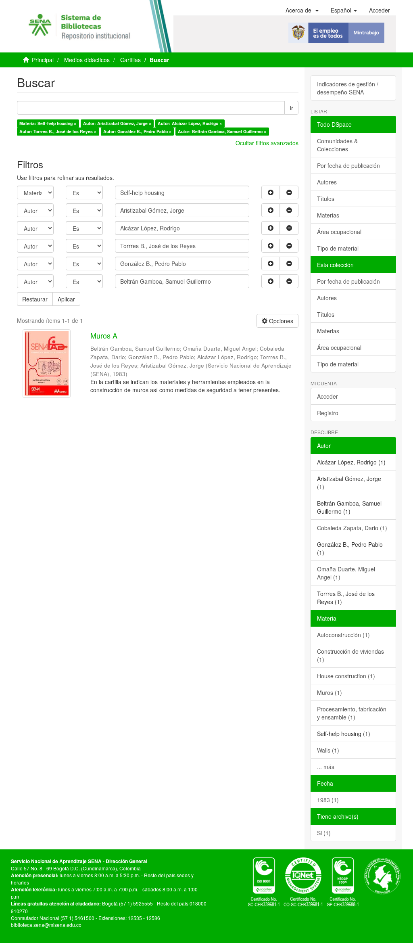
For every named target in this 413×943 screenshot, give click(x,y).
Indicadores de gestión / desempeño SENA (347, 88)
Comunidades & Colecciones (337, 145)
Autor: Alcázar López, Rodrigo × (190, 123)
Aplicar (66, 299)
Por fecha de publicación (348, 165)
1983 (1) (328, 800)
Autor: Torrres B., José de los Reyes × (57, 131)
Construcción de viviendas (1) (350, 655)
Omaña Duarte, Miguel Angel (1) (346, 573)
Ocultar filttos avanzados (267, 143)
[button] (302, 10)
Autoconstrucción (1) (343, 635)
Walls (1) (328, 750)
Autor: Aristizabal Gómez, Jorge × (117, 123)
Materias (328, 215)
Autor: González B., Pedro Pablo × (137, 131)
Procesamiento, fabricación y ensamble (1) (351, 713)
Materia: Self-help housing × (47, 123)
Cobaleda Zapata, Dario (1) (352, 528)
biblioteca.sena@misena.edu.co (46, 924)
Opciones (280, 321)
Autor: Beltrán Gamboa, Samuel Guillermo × (222, 131)
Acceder (327, 396)
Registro (327, 413)
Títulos (325, 198)
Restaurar (35, 299)
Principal (43, 60)
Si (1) (324, 833)
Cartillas (130, 60)
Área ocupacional (339, 232)
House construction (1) (346, 676)
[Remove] (289, 192)
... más (325, 767)
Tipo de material (338, 248)
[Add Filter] (270, 192)
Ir (291, 108)
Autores (327, 182)
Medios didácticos (87, 60)
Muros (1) (329, 692)
